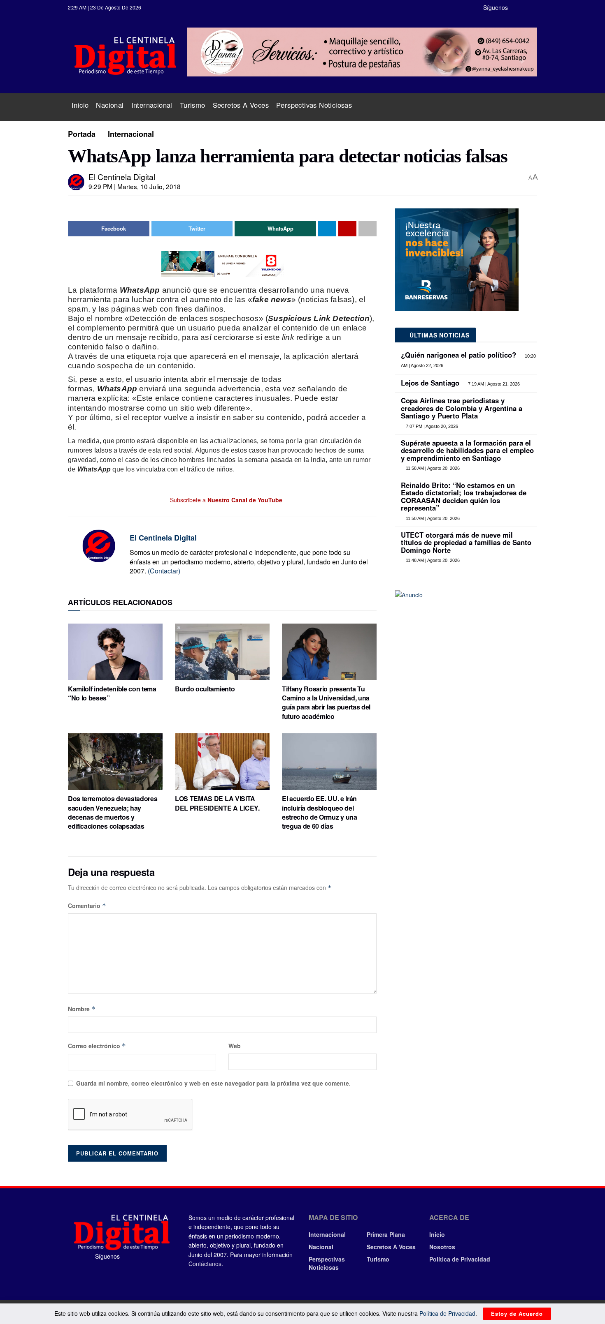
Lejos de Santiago (430, 383)
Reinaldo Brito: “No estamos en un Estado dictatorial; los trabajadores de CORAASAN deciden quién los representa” (463, 496)
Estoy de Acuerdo (517, 1313)
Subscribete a (225, 500)
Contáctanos (204, 1263)
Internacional (151, 105)
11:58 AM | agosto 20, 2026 (432, 468)
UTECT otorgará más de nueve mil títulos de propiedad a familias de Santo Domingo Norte (466, 542)
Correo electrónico (97, 1046)
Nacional (109, 105)
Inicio (80, 105)
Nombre (81, 1009)
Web (234, 1046)
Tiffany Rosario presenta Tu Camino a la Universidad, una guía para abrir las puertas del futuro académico (326, 702)
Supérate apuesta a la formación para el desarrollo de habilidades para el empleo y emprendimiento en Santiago (467, 450)
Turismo (192, 105)
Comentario (87, 905)
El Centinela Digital (121, 176)
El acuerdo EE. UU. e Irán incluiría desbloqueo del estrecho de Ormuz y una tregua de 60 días (319, 812)
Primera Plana (386, 1234)
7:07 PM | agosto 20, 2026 (431, 426)
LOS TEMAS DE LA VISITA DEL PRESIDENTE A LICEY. (217, 803)
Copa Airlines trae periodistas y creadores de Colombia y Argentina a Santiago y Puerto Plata (461, 408)
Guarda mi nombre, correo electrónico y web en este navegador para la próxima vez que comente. (213, 1083)
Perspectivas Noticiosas (314, 105)
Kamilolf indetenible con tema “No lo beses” (112, 693)
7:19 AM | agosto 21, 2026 (493, 383)
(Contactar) (164, 570)
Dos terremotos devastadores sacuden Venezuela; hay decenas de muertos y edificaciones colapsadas (112, 812)
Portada (81, 134)
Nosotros (442, 1247)
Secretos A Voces (241, 105)
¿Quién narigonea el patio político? (458, 355)
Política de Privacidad (459, 1259)
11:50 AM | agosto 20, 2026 (432, 518)
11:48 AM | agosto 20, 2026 (432, 560)
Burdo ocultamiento (205, 688)
